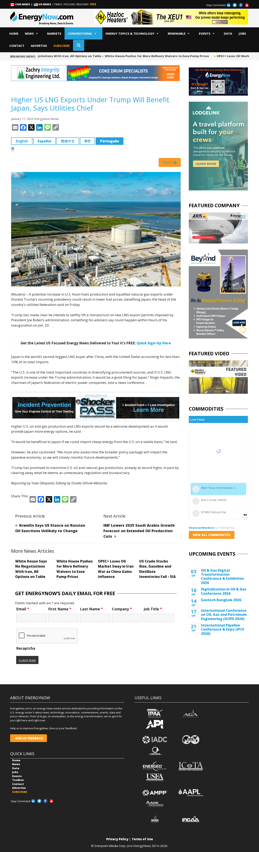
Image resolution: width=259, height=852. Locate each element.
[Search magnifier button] (78, 45)
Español (44, 141)
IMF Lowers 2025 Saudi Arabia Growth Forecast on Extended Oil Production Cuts (139, 531)
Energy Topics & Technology (130, 33)
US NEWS (45, 4)
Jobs (242, 33)
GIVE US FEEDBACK (28, 738)
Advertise (39, 46)
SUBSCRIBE (61, 46)
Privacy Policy (117, 839)
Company (122, 609)
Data (228, 33)
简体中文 (68, 141)
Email (22, 609)
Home (13, 33)
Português (109, 141)
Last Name (91, 609)
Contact (16, 46)
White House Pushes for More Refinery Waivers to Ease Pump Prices (148, 56)
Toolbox (18, 780)
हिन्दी (87, 141)
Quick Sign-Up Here (154, 343)
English (22, 141)
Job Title (153, 609)
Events (204, 33)
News (29, 33)
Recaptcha (25, 648)
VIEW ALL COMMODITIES (211, 535)
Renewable (177, 33)
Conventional (80, 33)
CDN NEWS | (24, 4)
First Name (59, 609)
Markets (54, 33)
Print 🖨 (170, 162)
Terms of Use (142, 839)
